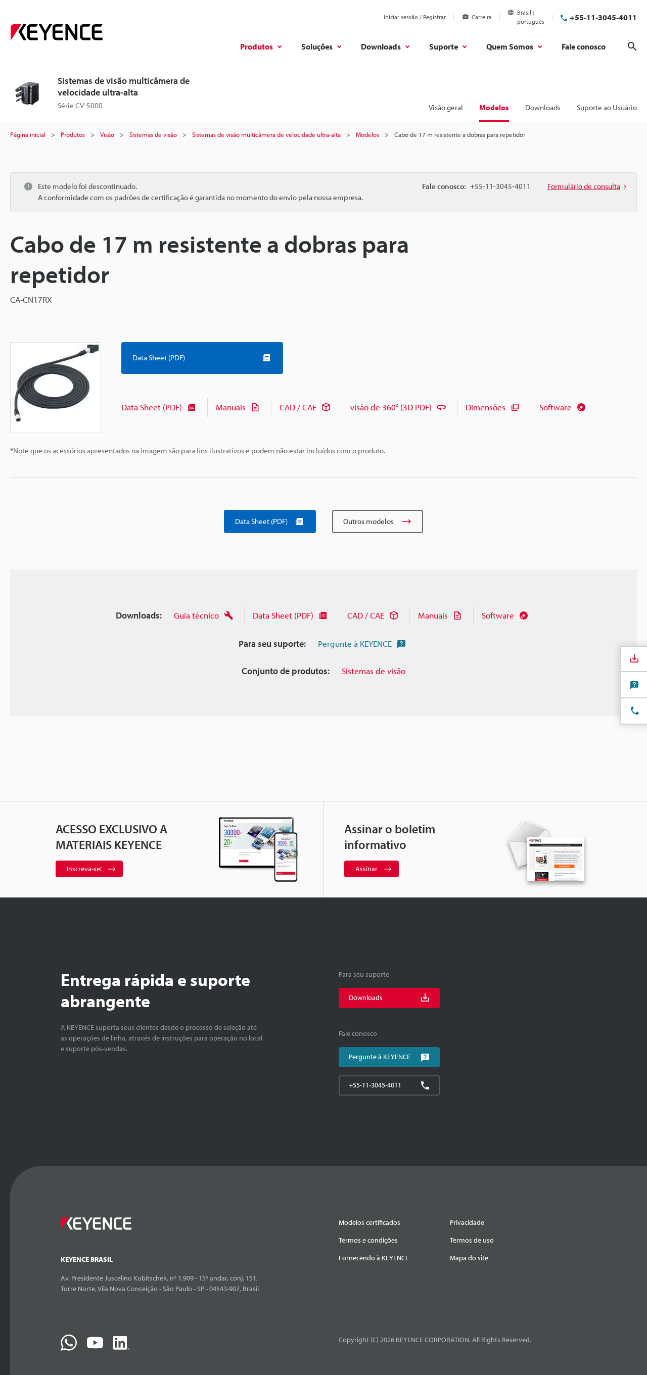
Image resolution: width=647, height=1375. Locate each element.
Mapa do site (469, 1257)
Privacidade (467, 1222)
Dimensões (485, 407)
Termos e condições (368, 1240)
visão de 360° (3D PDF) (391, 407)
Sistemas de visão (373, 671)
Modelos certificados (369, 1222)
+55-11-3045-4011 (603, 17)
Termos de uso (472, 1240)
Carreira (482, 17)
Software (555, 407)
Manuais (231, 407)
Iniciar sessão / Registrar (415, 17)
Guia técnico (196, 615)
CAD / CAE (298, 407)
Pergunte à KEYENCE (355, 643)
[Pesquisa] (632, 46)
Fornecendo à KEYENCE (374, 1257)
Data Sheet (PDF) (151, 407)
